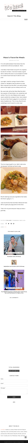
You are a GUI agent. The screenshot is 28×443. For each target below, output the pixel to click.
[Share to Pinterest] (11, 224)
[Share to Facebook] (6, 224)
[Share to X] (9, 224)
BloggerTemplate (21, 441)
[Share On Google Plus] (14, 224)
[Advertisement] (14, 38)
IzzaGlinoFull (10, 441)
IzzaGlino (3, 429)
